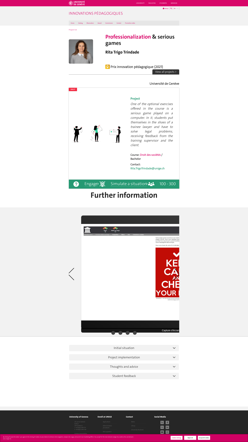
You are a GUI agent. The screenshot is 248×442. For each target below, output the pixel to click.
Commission (109, 23)
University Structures (137, 430)
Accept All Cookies (204, 438)
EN (177, 8)
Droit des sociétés (150, 155)
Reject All (190, 438)
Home (72, 23)
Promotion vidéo (130, 23)
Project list (73, 30)
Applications (106, 422)
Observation (90, 23)
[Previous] (74, 274)
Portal (166, 8)
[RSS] (162, 422)
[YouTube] (162, 431)
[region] (124, 438)
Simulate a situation (129, 183)
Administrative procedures (107, 427)
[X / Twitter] (162, 427)
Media (133, 422)
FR (174, 8)
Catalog (80, 23)
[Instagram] (167, 431)
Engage (90, 183)
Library (133, 426)
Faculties (152, 3)
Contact (119, 23)
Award (100, 23)
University (140, 3)
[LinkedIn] (167, 427)
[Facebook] (167, 422)
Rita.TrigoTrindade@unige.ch (147, 168)
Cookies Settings (176, 438)
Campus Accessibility (80, 433)
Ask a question (107, 432)
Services (174, 3)
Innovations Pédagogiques (96, 13)
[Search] (171, 8)
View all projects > (166, 72)
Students (163, 3)
